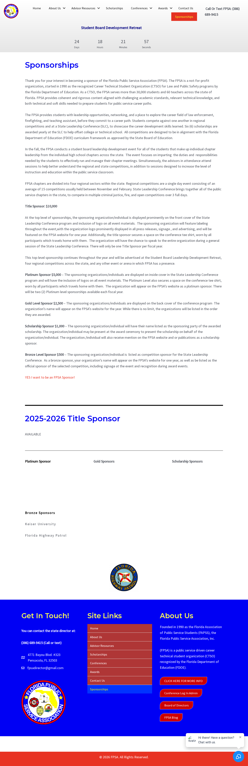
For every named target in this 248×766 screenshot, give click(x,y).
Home (37, 8)
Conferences (139, 8)
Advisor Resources (83, 8)
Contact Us (185, 8)
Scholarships (114, 8)
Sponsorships (184, 17)
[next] (213, 582)
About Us (55, 8)
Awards (163, 8)
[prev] (34, 582)
